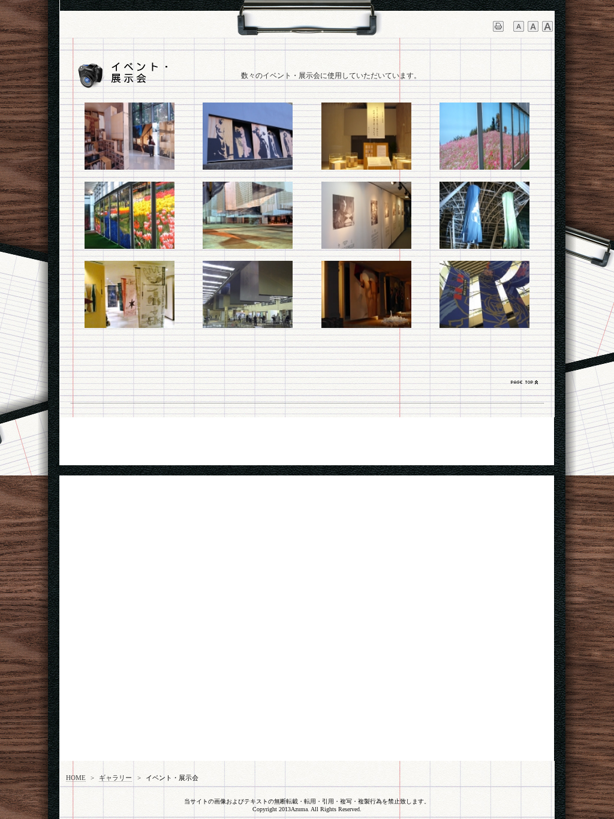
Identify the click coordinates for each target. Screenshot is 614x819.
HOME (76, 777)
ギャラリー (115, 777)
